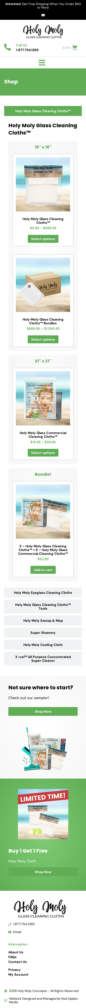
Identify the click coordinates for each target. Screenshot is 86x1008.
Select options (43, 239)
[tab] (43, 111)
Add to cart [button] (43, 570)
